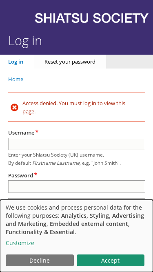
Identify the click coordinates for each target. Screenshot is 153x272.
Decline (39, 260)
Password (20, 175)
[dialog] (76, 236)
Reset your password (69, 61)
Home (15, 79)
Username (21, 132)
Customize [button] (20, 243)
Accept (110, 260)
